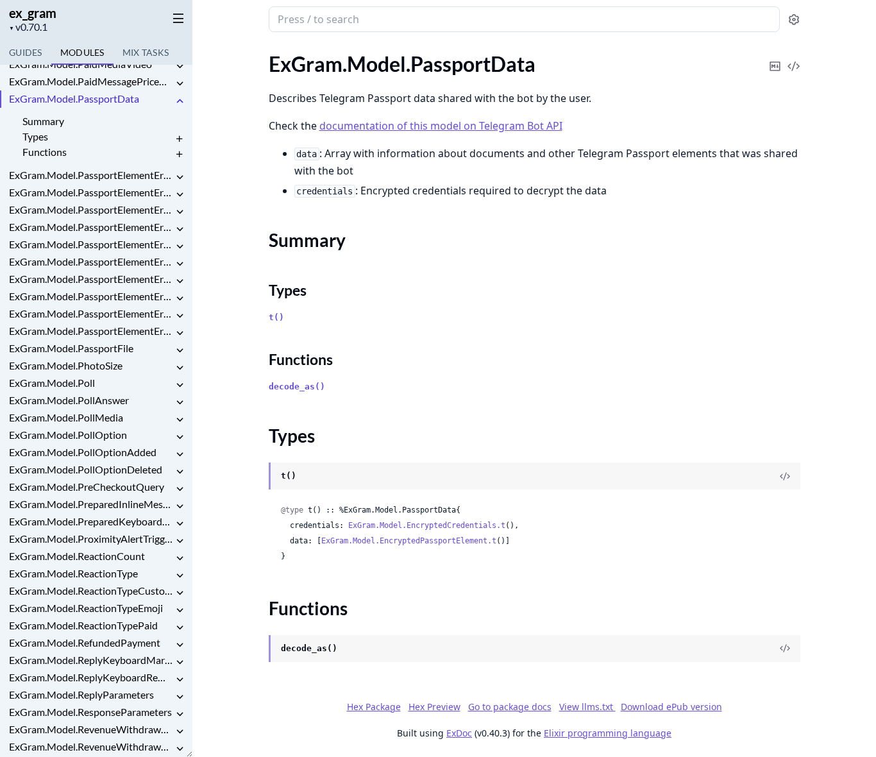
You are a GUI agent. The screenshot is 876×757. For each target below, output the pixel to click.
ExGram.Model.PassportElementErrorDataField (91, 192)
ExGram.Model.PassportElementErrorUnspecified (91, 331)
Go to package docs (510, 707)
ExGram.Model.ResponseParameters (90, 712)
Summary (43, 121)
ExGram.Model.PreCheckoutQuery (86, 487)
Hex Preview (434, 707)
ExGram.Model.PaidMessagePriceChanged (91, 81)
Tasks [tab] (145, 52)
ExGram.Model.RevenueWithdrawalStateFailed (91, 746)
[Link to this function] (256, 649)
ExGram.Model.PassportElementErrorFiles (91, 227)
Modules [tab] (82, 52)
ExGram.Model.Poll (52, 383)
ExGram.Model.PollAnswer (69, 400)
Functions (44, 152)
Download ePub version (671, 707)
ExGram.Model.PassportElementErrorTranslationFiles (91, 313)
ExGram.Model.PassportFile (71, 348)
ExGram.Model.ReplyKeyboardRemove (91, 677)
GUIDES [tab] (25, 52)
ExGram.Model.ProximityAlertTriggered (91, 538)
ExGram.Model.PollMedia (66, 417)
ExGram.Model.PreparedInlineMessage (91, 504)
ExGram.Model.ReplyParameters (81, 694)
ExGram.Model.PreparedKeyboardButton (91, 521)
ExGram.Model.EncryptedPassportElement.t (408, 540)
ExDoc (459, 733)
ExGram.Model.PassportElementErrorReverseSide (91, 261)
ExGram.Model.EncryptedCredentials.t (426, 525)
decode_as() (297, 386)
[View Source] (794, 57)
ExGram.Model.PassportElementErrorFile (91, 209)
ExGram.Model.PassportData (74, 98)
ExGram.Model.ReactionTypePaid (83, 625)
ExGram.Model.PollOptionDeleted (85, 469)
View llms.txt (587, 707)
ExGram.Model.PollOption (68, 435)
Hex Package (374, 707)
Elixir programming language (607, 733)
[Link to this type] (256, 477)
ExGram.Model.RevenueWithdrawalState (91, 729)
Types (35, 136)
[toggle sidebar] (175, 18)
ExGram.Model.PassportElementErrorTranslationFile (91, 296)
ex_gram (32, 13)
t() (276, 317)
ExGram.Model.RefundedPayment (84, 642)
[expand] (179, 66)
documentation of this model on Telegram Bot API (440, 126)
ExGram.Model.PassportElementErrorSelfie (91, 279)
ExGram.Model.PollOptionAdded (82, 452)
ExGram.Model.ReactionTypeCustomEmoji (91, 590)
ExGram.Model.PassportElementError (91, 175)
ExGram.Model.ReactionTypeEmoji (86, 608)
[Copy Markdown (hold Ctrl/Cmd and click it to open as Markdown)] (775, 57)
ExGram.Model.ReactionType (73, 573)
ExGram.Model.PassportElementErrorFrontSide (91, 244)
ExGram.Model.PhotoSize (65, 365)
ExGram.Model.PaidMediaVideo (80, 64)
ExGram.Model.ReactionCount (77, 556)
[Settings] (794, 19)
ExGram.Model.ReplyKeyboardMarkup (91, 660)
